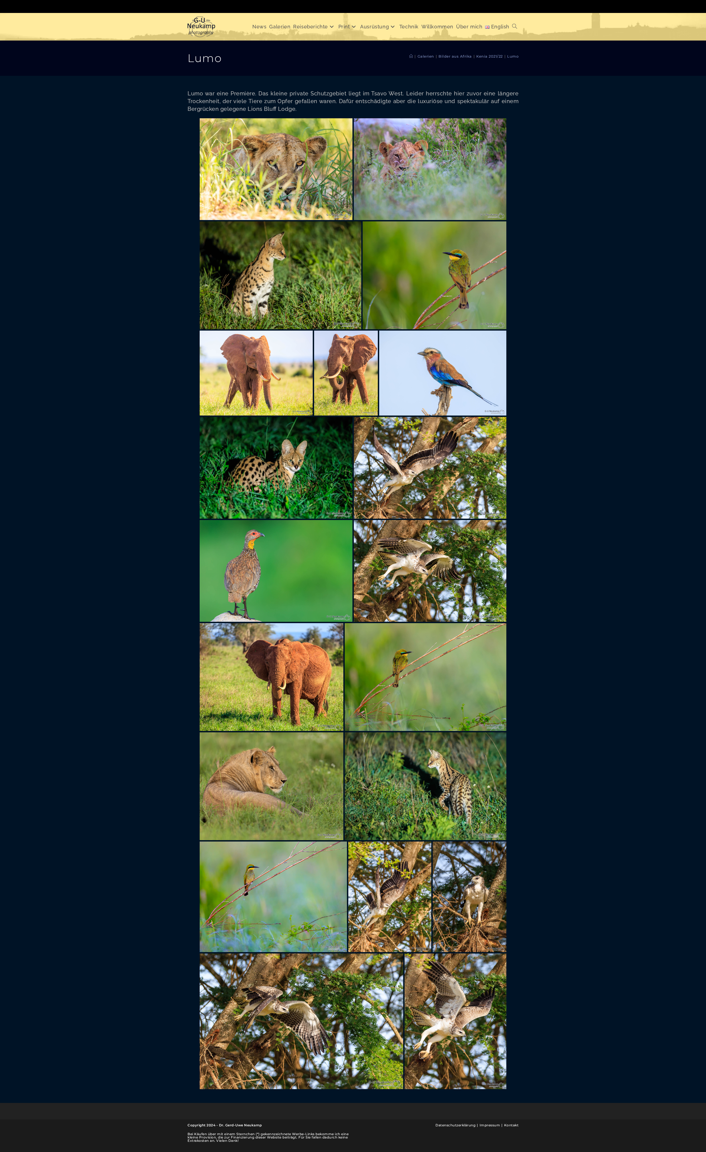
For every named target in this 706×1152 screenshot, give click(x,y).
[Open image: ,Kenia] (276, 169)
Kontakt (511, 1125)
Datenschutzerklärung (455, 1125)
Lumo (512, 56)
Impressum (490, 1125)
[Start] (411, 56)
